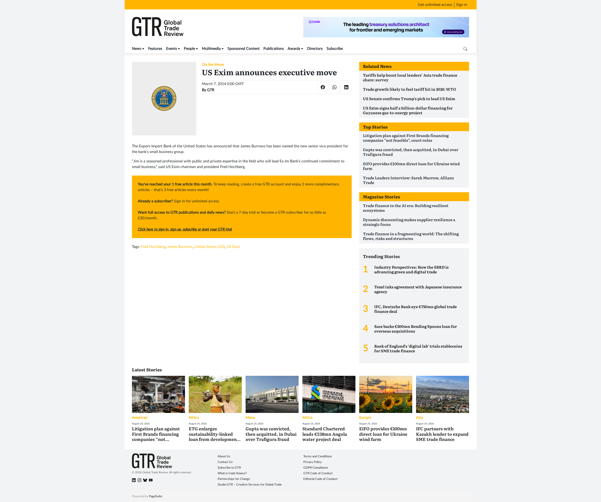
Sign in (461, 5)
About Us (224, 456)
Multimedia (211, 49)
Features (155, 49)
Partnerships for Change (234, 479)
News (136, 49)
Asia (419, 418)
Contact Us (225, 462)
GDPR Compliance (315, 467)
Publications (273, 49)
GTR (210, 90)
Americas (139, 418)
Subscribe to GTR (229, 467)
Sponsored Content (243, 49)
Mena (250, 418)
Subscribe (335, 49)
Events (171, 49)
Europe (365, 418)
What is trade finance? (232, 473)
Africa (194, 418)
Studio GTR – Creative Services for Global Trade (250, 484)
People (189, 49)
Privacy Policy (312, 462)
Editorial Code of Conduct (320, 479)
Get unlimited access (435, 5)
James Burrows (179, 247)
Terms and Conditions (317, 456)
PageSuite (155, 496)
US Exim (233, 247)
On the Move (213, 65)
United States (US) (209, 247)
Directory (315, 49)
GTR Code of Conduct (318, 473)
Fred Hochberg (153, 247)
